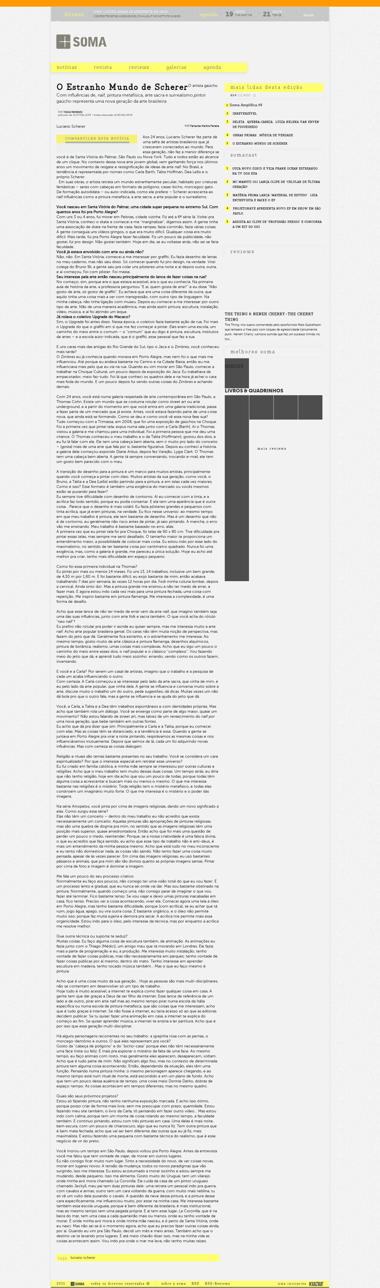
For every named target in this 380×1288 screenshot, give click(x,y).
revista (103, 67)
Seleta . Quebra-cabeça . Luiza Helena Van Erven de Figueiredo (276, 124)
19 (229, 14)
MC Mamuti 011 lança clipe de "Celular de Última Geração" (276, 184)
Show (240, 12)
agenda (212, 67)
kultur (316, 1284)
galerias (176, 67)
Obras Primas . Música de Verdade (263, 135)
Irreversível (245, 113)
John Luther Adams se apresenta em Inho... (131, 12)
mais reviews (272, 448)
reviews (139, 67)
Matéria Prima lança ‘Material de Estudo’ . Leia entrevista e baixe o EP (275, 197)
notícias (66, 67)
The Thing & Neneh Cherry (255, 314)
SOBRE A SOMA (173, 1284)
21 (266, 14)
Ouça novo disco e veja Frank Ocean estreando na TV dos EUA (275, 171)
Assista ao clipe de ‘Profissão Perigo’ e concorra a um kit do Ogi (277, 224)
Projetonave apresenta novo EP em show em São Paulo (277, 210)
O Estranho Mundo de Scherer (260, 143)
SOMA (81, 41)
